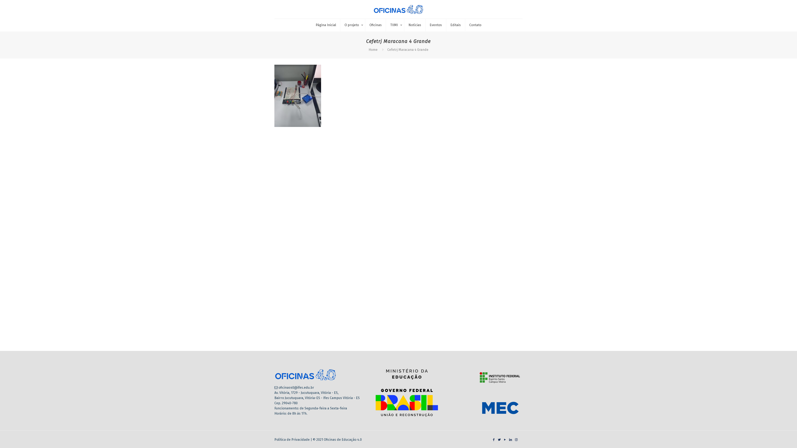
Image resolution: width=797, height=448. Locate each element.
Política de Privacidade (292, 440)
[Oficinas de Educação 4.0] (398, 9)
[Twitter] (499, 440)
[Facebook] (494, 440)
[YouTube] (505, 440)
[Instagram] (516, 440)
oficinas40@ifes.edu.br (296, 388)
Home (373, 50)
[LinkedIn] (511, 440)
